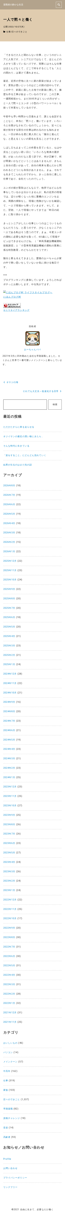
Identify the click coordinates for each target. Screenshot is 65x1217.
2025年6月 (9, 617)
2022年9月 (9, 928)
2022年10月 (10, 918)
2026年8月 (9, 485)
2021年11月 (10, 1022)
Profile (7, 1159)
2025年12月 (10, 561)
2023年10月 (10, 805)
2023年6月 (9, 843)
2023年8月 (9, 824)
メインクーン (10, 1061)
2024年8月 (9, 711)
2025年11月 (10, 570)
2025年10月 (10, 579)
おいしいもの (10, 1043)
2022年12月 (10, 899)
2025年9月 (9, 589)
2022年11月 (10, 909)
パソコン (8, 1052)
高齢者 (6, 1137)
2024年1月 (9, 777)
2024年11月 (10, 683)
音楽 (5, 1127)
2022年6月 (9, 956)
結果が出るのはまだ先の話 (17, 464)
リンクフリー (10, 1187)
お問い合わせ (10, 1168)
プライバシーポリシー (15, 1177)
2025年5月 (9, 626)
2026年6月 (9, 504)
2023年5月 (9, 852)
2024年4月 (9, 749)
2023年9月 (9, 815)
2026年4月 (9, 523)
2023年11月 (10, 796)
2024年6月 (9, 730)
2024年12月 (10, 673)
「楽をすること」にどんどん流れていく (24, 455)
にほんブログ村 (12, 296)
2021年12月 (10, 1012)
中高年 (6, 1071)
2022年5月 (9, 965)
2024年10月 (10, 692)
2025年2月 (9, 655)
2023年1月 (9, 890)
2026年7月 (9, 495)
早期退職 (8, 1108)
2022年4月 (9, 975)
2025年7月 (9, 608)
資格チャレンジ (11, 1118)
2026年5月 (9, 514)
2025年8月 (9, 598)
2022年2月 (9, 994)
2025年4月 (9, 636)
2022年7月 (9, 946)
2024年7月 (9, 721)
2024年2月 (9, 768)
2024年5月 (9, 739)
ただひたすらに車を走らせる (18, 427)
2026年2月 (9, 542)
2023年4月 (9, 862)
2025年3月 (9, 645)
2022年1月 (9, 1003)
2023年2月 (9, 880)
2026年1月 (9, 551)
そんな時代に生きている (16, 446)
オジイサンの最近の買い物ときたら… (23, 436)
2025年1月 (9, 664)
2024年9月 (9, 702)
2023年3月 (9, 871)
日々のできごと (19, 32)
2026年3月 (9, 532)
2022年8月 (9, 937)
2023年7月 (9, 833)
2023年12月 (10, 786)
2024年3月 (9, 758)
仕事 (8, 32)
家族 (5, 1090)
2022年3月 (9, 984)
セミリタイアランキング (16, 310)
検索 (55, 404)
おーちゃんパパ (32, 349)
